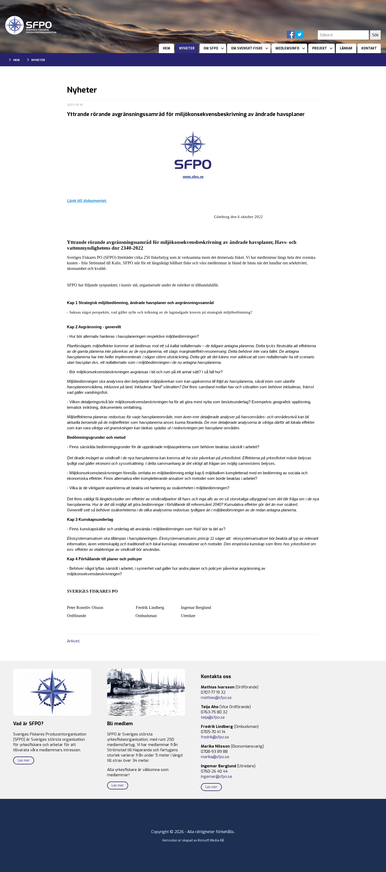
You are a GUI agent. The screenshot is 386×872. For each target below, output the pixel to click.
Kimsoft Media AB (211, 840)
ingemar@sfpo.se (216, 776)
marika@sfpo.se (215, 756)
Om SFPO (211, 48)
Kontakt (369, 48)
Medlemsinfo (287, 48)
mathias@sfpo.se (216, 697)
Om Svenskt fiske (247, 48)
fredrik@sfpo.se (215, 737)
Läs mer (24, 760)
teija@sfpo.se (213, 717)
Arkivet (73, 641)
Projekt (319, 48)
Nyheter (187, 48)
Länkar (346, 48)
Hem (166, 48)
